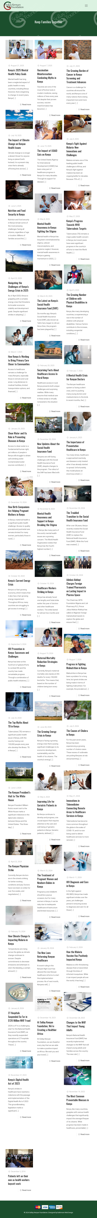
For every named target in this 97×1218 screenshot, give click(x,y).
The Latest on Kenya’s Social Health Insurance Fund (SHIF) (47, 304)
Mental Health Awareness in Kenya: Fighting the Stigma (47, 227)
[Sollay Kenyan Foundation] (14, 5)
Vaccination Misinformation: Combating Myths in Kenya (46, 75)
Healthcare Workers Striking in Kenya (46, 590)
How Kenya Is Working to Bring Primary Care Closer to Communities (19, 360)
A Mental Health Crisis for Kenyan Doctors (77, 377)
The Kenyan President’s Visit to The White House (19, 796)
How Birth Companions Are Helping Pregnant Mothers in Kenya (18, 510)
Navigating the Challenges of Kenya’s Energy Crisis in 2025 (18, 286)
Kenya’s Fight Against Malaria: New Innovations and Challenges (76, 149)
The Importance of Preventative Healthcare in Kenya (76, 446)
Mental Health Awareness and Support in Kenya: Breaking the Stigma (47, 519)
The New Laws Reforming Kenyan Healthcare (46, 956)
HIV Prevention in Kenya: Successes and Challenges (18, 652)
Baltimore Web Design (65, 1212)
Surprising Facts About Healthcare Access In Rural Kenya (48, 374)
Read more (26, 105)
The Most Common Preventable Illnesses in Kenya (77, 1100)
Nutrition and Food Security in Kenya (17, 212)
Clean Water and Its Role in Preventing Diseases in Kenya (17, 437)
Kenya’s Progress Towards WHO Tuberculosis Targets (76, 224)
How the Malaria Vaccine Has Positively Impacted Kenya (77, 955)
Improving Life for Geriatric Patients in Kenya (47, 805)
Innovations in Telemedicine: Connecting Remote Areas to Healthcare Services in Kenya (76, 808)
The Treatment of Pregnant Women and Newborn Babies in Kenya (47, 880)
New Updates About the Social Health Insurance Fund (48, 447)
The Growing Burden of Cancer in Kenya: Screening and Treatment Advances (77, 76)
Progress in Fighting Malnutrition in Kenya (76, 666)
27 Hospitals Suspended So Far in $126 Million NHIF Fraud (19, 1016)
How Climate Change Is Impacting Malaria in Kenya (19, 940)
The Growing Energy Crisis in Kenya (46, 733)
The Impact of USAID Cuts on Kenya (47, 152)
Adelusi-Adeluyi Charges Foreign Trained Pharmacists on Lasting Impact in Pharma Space (76, 587)
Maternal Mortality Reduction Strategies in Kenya (47, 661)
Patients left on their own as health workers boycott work (18, 1180)
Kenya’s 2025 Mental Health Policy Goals (18, 72)
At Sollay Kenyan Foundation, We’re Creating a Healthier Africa (47, 1028)
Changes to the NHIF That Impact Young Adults (76, 1026)
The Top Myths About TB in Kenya (18, 724)
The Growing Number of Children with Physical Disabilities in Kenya (76, 300)
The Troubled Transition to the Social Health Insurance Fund (77, 516)
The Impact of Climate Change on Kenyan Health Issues (18, 144)
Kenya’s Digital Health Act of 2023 (18, 1081)
